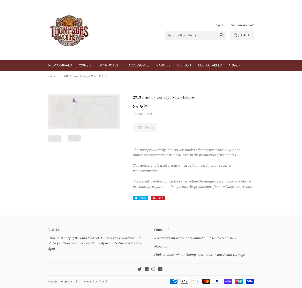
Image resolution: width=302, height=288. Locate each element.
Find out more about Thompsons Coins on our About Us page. (200, 255)
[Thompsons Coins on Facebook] (146, 270)
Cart (245, 35)
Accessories (138, 65)
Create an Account (242, 25)
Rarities (163, 65)
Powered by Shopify (95, 281)
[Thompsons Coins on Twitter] (140, 270)
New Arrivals (60, 65)
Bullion (184, 65)
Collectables (210, 65)
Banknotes (109, 65)
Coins (84, 65)
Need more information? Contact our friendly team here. (195, 238)
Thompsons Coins (69, 281)
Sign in (220, 25)
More (233, 65)
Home (52, 76)
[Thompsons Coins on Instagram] (153, 270)
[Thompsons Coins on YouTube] (160, 270)
